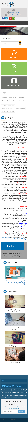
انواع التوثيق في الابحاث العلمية (8, 108)
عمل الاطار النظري (5, 100)
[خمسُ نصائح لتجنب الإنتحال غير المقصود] (15, 301)
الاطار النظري (4, 97)
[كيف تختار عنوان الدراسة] (15, 337)
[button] (12, 246)
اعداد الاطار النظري (14, 100)
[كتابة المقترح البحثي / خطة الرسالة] (15, 319)
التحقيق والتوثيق (22, 100)
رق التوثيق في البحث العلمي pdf (8, 111)
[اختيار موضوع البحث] (15, 353)
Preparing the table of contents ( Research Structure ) (13, 281)
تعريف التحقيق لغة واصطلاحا (7, 102)
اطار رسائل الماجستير (12, 97)
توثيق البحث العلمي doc (20, 108)
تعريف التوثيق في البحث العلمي (8, 105)
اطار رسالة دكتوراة (21, 97)
